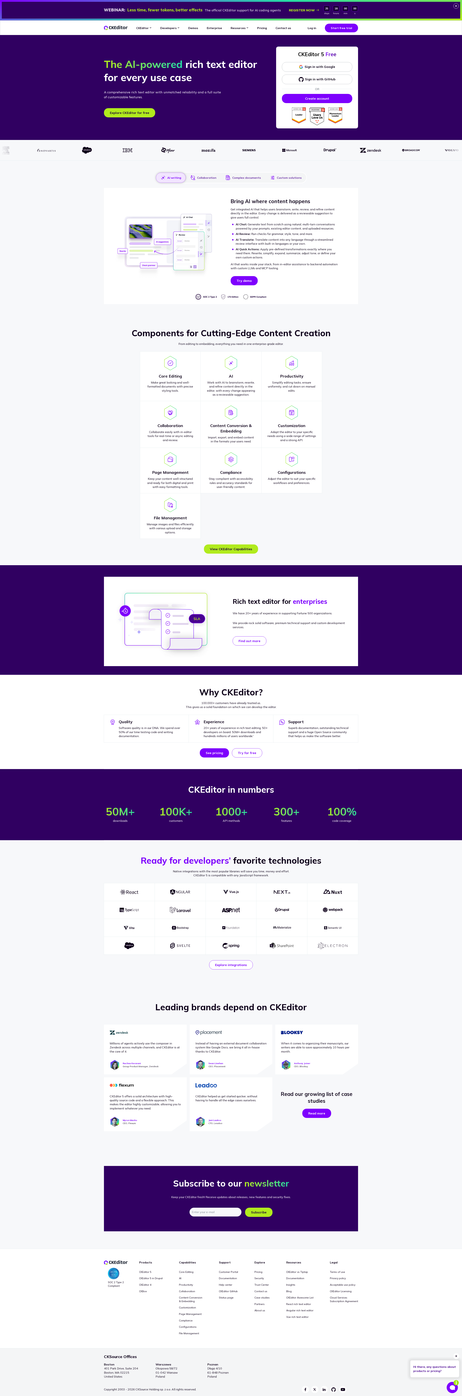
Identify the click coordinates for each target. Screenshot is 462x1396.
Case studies (262, 1297)
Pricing (258, 1272)
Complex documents (246, 177)
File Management (189, 1333)
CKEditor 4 (145, 1284)
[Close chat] (456, 1356)
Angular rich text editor (299, 1310)
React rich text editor (298, 1304)
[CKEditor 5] (116, 28)
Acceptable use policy (342, 1284)
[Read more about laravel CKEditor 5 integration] (180, 910)
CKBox (143, 1291)
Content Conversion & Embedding (190, 1299)
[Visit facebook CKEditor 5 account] (305, 1389)
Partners (259, 1304)
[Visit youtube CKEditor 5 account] (342, 1389)
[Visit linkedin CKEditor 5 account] (324, 1389)
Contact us (260, 1291)
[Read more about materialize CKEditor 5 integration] (281, 928)
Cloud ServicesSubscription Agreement (344, 1299)
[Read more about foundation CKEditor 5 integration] (231, 928)
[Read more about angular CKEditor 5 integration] (180, 892)
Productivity (186, 1284)
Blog (289, 1291)
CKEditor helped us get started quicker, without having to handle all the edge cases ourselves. (226, 1098)
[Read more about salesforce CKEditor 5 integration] (129, 946)
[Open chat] (452, 1386)
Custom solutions (289, 177)
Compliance (186, 1320)
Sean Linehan (215, 1063)
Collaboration (206, 177)
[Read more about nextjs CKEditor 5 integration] (281, 892)
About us (259, 1310)
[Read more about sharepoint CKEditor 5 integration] (281, 946)
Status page (226, 1297)
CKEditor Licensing (341, 1291)
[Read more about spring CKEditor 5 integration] (231, 946)
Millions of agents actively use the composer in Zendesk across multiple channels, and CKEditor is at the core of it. (145, 1047)
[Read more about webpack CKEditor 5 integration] (332, 910)
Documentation (228, 1278)
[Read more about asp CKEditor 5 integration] (231, 910)
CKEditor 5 (145, 1272)
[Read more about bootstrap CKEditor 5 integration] (180, 928)
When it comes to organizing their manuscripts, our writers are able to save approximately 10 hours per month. (315, 1047)
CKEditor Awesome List (299, 1297)
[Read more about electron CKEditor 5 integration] (332, 946)
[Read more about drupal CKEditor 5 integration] (281, 910)
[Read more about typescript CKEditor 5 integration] (129, 910)
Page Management (190, 1314)
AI (180, 1278)
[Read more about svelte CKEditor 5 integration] (180, 946)
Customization (187, 1307)
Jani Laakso (214, 1120)
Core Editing (186, 1272)
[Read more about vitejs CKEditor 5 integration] (129, 928)
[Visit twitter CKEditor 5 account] (314, 1389)
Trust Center (261, 1284)
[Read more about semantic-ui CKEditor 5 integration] (332, 928)
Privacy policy (338, 1278)
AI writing (174, 177)
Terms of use (337, 1272)
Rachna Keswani (132, 1063)
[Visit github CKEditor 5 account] (333, 1389)
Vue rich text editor (297, 1317)
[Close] (456, 6)
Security (259, 1278)
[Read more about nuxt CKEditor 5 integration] (332, 892)
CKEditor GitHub (228, 1291)
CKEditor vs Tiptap (297, 1272)
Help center (225, 1284)
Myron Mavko (130, 1120)
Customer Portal (228, 1272)
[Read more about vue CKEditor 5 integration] (231, 892)
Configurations (188, 1326)
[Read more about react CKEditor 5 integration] (129, 892)
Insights (290, 1284)
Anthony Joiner (302, 1063)
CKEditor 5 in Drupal (151, 1278)
